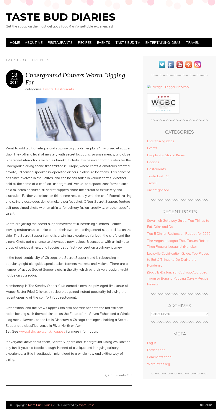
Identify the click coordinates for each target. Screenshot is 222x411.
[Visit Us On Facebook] (170, 68)
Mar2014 (14, 80)
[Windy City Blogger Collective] (163, 112)
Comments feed (159, 357)
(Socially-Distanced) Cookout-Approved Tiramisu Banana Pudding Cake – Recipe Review (177, 278)
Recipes (85, 42)
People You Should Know (166, 155)
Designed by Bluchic (206, 405)
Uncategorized (158, 190)
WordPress (86, 405)
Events (103, 42)
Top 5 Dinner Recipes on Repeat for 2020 (179, 233)
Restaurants (60, 42)
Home (15, 42)
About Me (33, 42)
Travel (192, 42)
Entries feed (156, 350)
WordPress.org (158, 364)
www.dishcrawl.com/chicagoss (42, 331)
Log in (151, 343)
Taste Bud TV (127, 42)
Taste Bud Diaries (60, 17)
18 (14, 75)
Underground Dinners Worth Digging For (75, 78)
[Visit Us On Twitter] (161, 68)
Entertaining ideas (163, 42)
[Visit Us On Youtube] (179, 68)
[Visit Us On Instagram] (197, 68)
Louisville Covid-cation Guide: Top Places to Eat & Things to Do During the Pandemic (178, 259)
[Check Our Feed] (188, 68)
